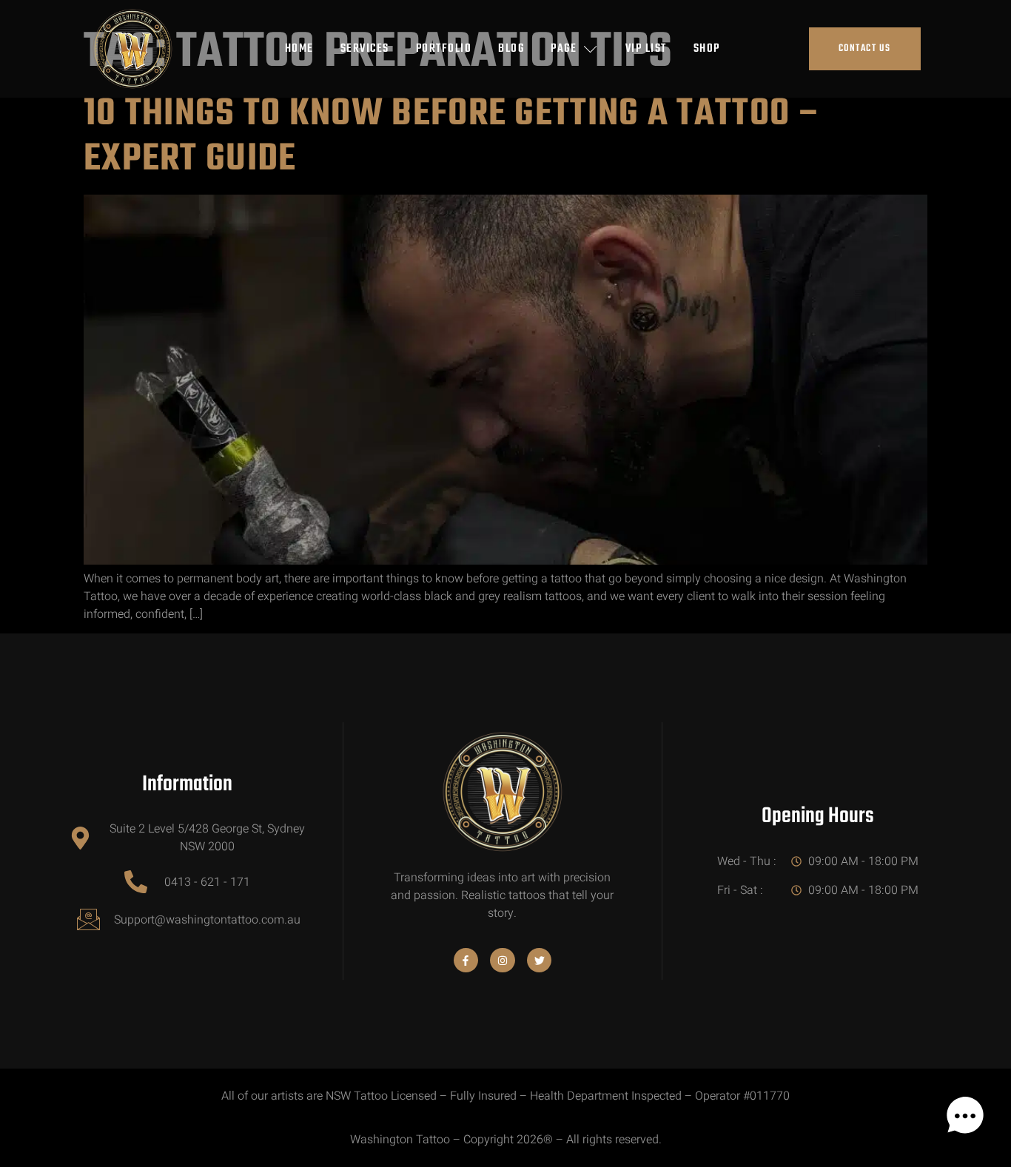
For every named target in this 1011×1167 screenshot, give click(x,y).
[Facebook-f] (466, 960)
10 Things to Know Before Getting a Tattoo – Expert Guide (453, 137)
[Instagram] (502, 960)
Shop (706, 48)
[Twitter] (539, 960)
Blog (511, 48)
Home (299, 48)
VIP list (646, 48)
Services (364, 48)
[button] (965, 1118)
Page (564, 48)
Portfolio (444, 48)
